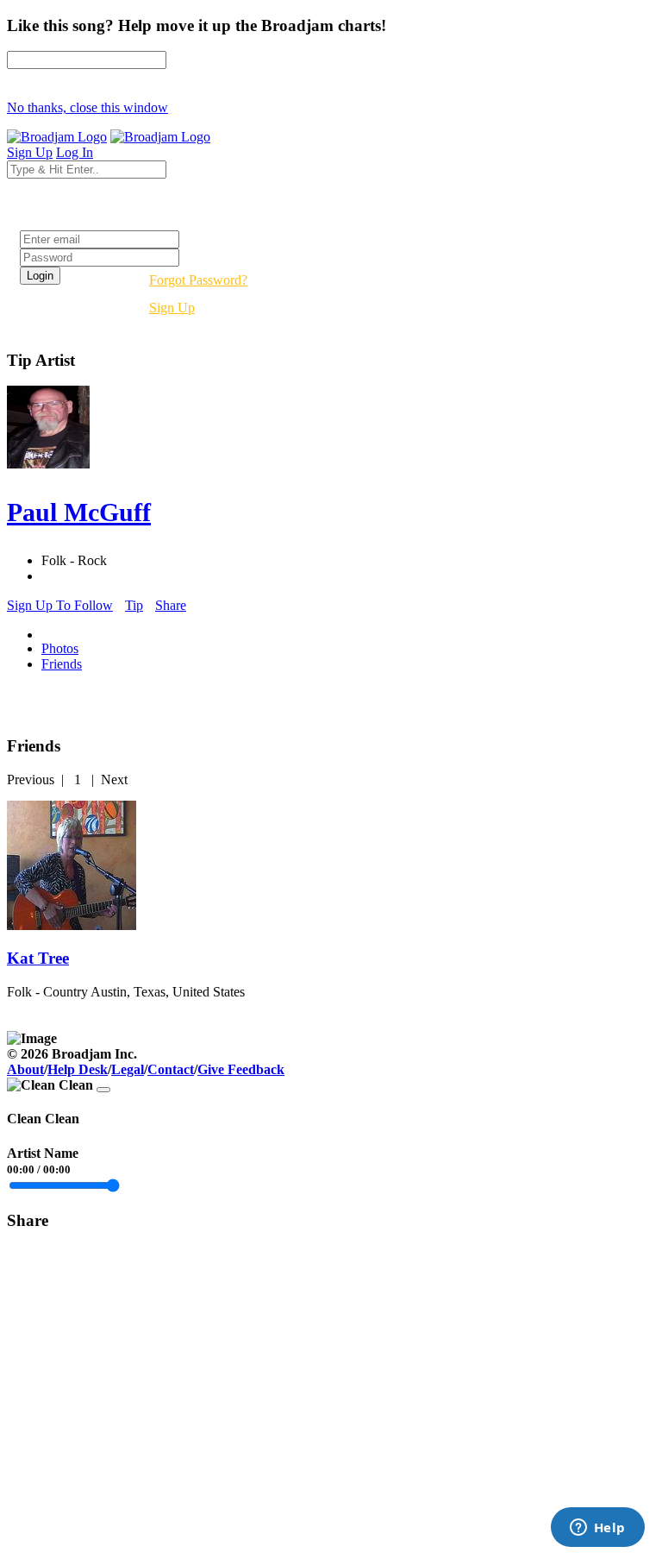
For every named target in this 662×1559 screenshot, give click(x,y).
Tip (134, 605)
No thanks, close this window (87, 107)
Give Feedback (240, 1069)
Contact (170, 1069)
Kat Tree (38, 958)
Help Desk (77, 1069)
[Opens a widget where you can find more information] (597, 1528)
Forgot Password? (198, 280)
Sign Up (172, 307)
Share (170, 605)
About (25, 1069)
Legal (127, 1069)
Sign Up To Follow (60, 605)
